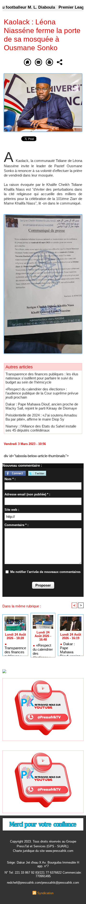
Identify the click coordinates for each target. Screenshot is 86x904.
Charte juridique (23, 851)
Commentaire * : (16, 525)
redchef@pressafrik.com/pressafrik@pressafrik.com (43, 882)
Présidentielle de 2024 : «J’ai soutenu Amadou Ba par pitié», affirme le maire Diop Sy (41, 417)
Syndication (45, 893)
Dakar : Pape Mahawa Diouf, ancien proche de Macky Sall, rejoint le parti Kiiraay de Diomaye (41, 406)
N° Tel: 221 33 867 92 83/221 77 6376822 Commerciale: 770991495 (43, 874)
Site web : (12, 509)
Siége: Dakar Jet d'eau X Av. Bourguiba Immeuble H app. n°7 (43, 864)
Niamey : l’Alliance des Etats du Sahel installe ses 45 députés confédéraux (40, 428)
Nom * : (10, 479)
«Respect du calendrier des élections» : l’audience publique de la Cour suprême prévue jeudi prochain (41, 393)
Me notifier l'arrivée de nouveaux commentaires (45, 572)
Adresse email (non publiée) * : (27, 494)
